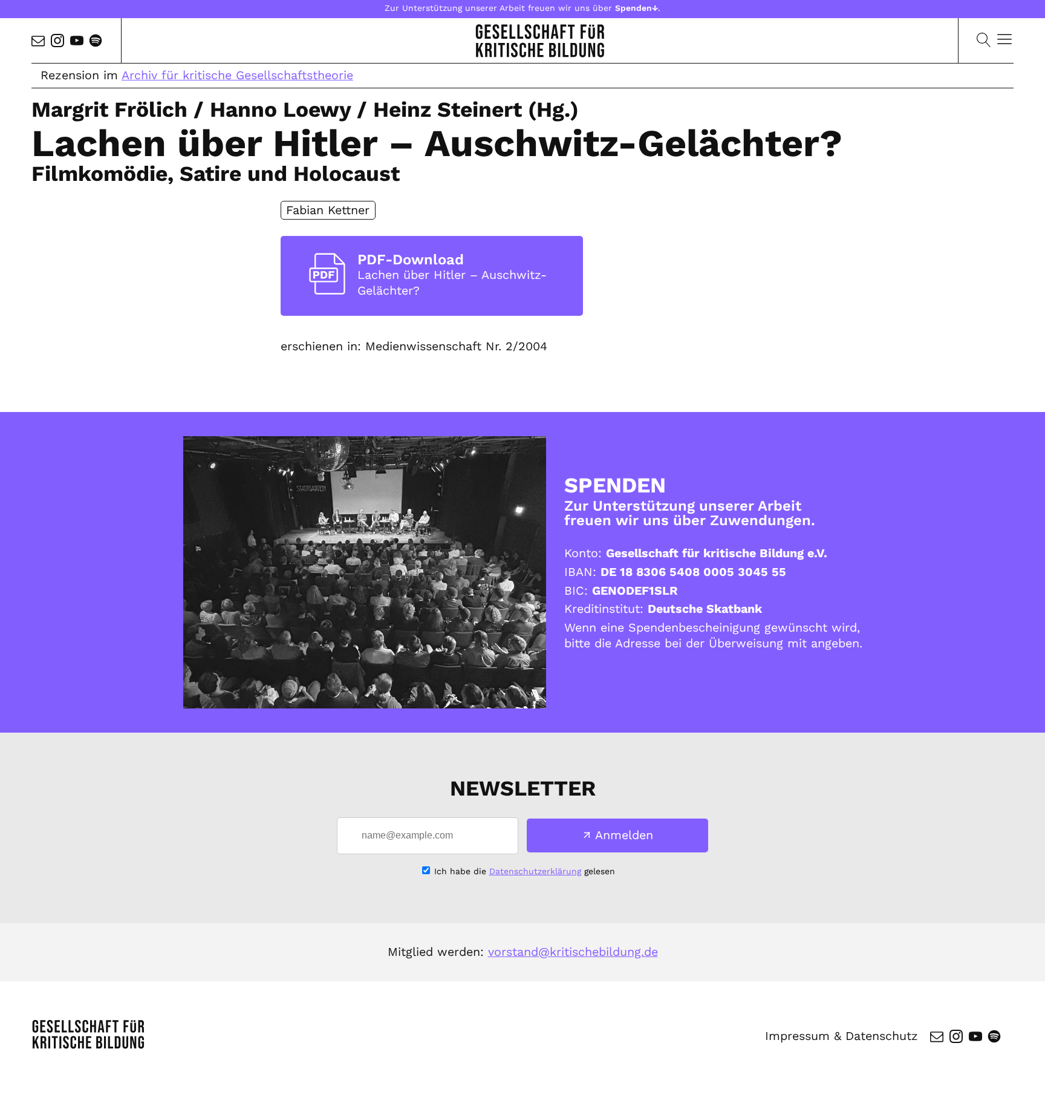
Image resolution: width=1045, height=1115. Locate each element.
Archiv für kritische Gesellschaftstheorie (237, 75)
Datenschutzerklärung (535, 871)
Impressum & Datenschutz (841, 1036)
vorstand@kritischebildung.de (573, 952)
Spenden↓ (636, 8)
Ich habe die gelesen (524, 871)
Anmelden (624, 835)
